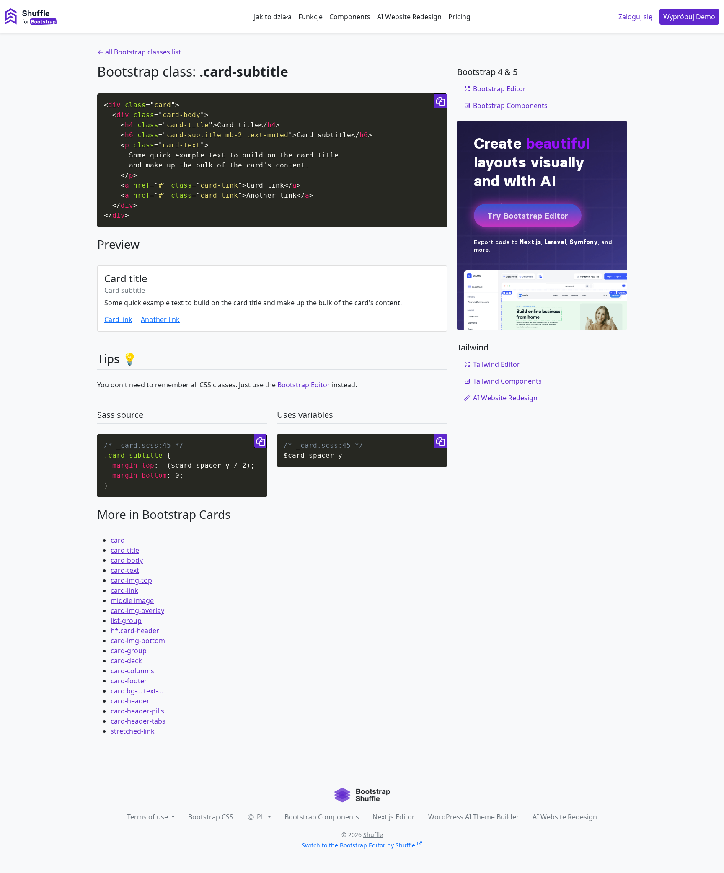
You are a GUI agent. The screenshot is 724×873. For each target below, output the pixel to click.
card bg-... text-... (137, 690)
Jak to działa (273, 16)
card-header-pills (137, 711)
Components (349, 16)
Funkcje (310, 16)
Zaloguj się (635, 16)
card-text (125, 570)
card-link (124, 590)
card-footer (129, 680)
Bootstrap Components (510, 105)
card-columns (132, 670)
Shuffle (373, 835)
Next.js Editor (393, 816)
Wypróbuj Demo (689, 16)
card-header (130, 701)
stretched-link (133, 731)
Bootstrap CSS (210, 816)
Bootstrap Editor (303, 384)
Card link (118, 319)
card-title (125, 550)
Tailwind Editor (496, 364)
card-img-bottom (138, 640)
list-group (126, 620)
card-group (129, 650)
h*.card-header (135, 630)
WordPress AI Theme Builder (473, 816)
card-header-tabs (138, 721)
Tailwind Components (507, 381)
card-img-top (131, 580)
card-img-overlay (137, 610)
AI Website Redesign (409, 16)
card (118, 540)
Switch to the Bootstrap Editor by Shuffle (358, 845)
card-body (127, 560)
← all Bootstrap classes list (139, 52)
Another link (160, 319)
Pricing (459, 16)
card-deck (126, 660)
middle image (132, 600)
